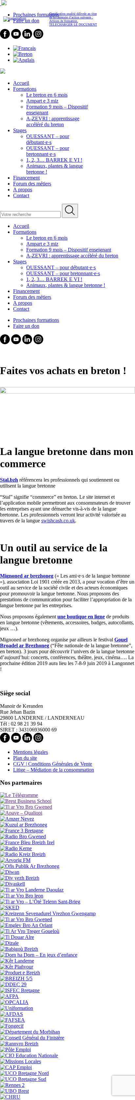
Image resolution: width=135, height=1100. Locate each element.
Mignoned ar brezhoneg (26, 576)
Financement (26, 177)
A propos (22, 189)
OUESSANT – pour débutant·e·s (47, 139)
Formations (24, 89)
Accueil (21, 83)
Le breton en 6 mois (47, 95)
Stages (20, 130)
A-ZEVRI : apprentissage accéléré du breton (52, 121)
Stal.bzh (9, 480)
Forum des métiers (32, 183)
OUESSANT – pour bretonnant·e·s (47, 151)
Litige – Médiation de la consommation (53, 770)
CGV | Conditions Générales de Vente (52, 764)
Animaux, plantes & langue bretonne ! (65, 285)
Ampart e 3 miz (42, 101)
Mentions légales (30, 752)
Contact (21, 195)
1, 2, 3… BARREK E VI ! (54, 160)
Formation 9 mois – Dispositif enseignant (68, 249)
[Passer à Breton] (22, 54)
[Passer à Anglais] (23, 60)
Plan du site (25, 758)
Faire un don (26, 326)
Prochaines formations (36, 320)
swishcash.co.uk (58, 520)
